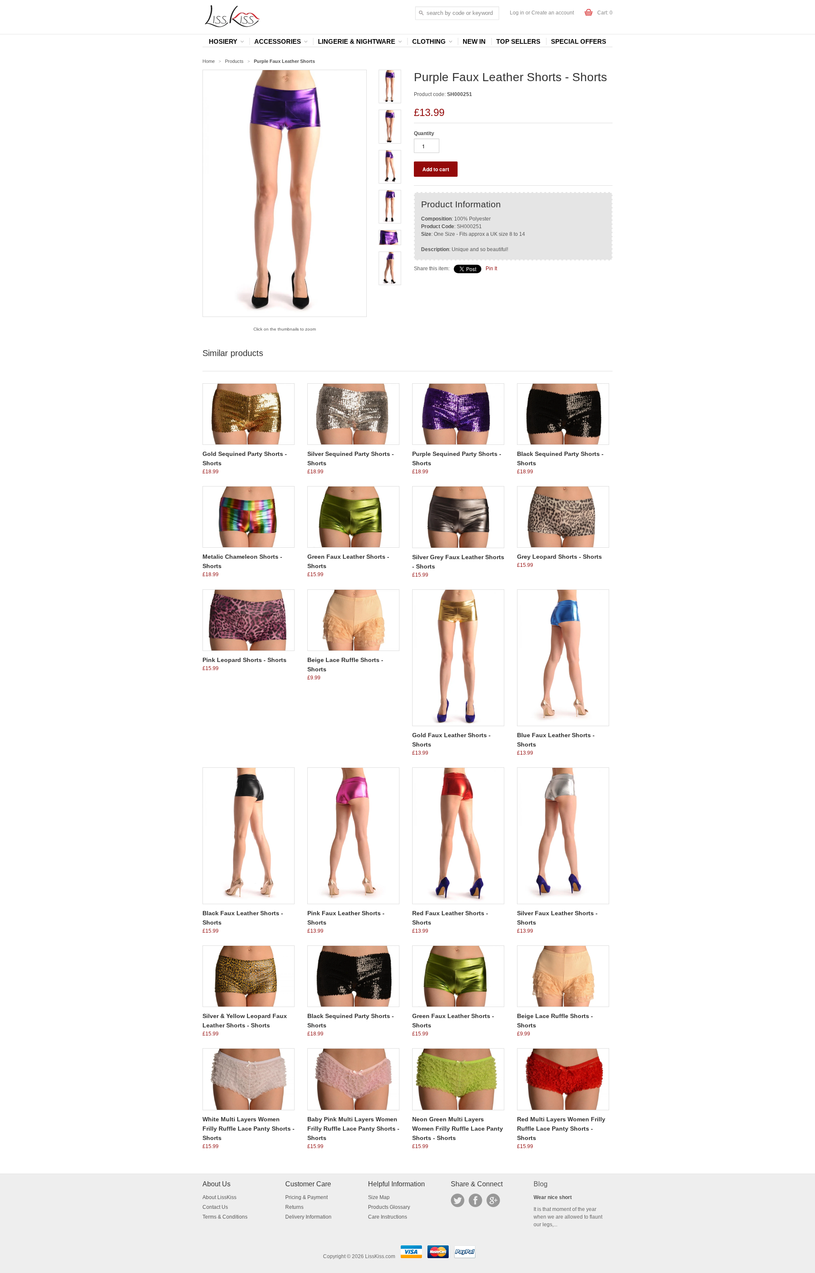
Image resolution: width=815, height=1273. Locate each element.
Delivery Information (308, 1217)
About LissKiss (219, 1197)
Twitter (457, 1200)
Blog (541, 1184)
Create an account (552, 13)
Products (234, 61)
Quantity (424, 133)
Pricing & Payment (306, 1197)
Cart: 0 (605, 13)
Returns (294, 1207)
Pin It (491, 269)
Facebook (475, 1200)
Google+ (493, 1200)
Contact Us (215, 1207)
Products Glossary (389, 1207)
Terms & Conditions (224, 1217)
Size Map (379, 1197)
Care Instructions (387, 1217)
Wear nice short (553, 1197)
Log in (517, 13)
